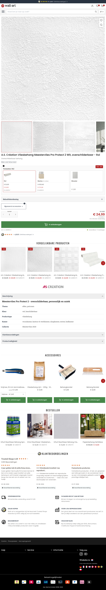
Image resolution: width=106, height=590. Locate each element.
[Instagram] (81, 554)
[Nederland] (90, 567)
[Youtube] (85, 554)
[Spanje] (99, 567)
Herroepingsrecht (25, 541)
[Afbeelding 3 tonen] (79, 136)
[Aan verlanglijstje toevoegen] (101, 20)
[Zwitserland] (96, 567)
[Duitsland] (81, 567)
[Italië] (87, 567)
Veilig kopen (13, 509)
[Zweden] (102, 567)
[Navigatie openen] (3, 11)
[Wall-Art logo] (8, 5)
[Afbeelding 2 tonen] (48, 136)
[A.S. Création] (53, 287)
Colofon (4, 541)
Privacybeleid (12, 541)
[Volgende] (103, 263)
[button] (53, 68)
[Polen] (81, 570)
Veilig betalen (67, 521)
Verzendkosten (14, 496)
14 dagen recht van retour (72, 496)
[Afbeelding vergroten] (101, 25)
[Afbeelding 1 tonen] (16, 136)
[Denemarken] (93, 567)
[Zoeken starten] (96, 12)
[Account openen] (92, 6)
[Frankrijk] (84, 567)
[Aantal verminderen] (3, 214)
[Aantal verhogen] (15, 214)
